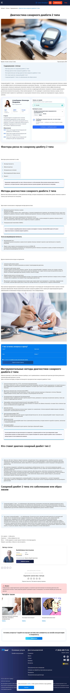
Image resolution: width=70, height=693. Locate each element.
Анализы (30, 660)
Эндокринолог (14, 8)
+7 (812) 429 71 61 (62, 650)
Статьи (7, 8)
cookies (29, 683)
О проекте (30, 653)
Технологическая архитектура (36, 675)
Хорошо (26, 687)
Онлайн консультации (17, 653)
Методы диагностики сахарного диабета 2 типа (17, 70)
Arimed (3, 8)
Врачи (29, 655)
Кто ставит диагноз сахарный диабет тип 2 (16, 75)
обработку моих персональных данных (19, 359)
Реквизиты (31, 672)
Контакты (30, 663)
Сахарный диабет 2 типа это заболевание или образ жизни (21, 77)
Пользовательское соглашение (36, 667)
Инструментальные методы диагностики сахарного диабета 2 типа (23, 73)
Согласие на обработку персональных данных (40, 670)
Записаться (57, 2)
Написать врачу (25, 561)
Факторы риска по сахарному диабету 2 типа (17, 68)
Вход (66, 2)
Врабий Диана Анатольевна (25, 550)
